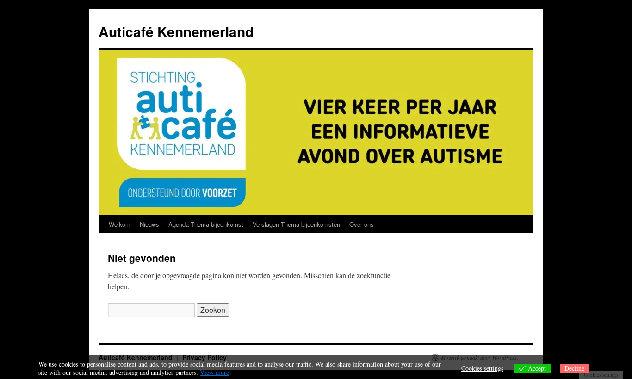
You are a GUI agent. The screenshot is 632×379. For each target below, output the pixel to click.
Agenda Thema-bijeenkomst (205, 224)
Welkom (119, 224)
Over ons (361, 224)
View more (214, 372)
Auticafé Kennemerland (176, 31)
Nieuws (149, 224)
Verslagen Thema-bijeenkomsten (296, 224)
